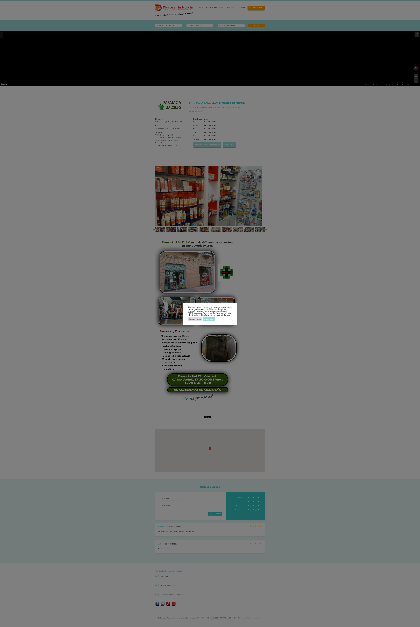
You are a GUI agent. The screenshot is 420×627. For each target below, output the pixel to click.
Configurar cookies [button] (195, 319)
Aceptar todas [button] (208, 319)
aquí (228, 315)
